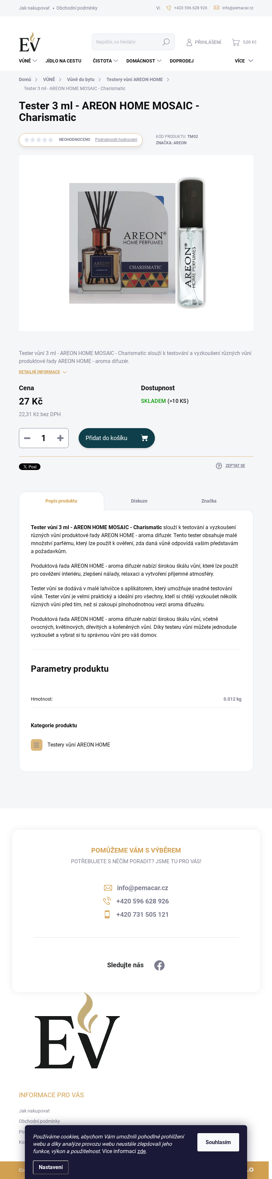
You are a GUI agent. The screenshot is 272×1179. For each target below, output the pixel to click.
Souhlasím (218, 1142)
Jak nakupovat (34, 8)
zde (141, 1151)
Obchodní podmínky (77, 8)
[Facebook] (159, 965)
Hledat (166, 42)
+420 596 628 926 (142, 901)
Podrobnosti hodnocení (116, 139)
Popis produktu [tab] (61, 501)
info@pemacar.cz (142, 888)
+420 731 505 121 (142, 914)
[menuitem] (29, 61)
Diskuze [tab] (139, 501)
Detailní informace (39, 372)
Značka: (171, 143)
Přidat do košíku (106, 437)
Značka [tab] (209, 501)
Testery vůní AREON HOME (78, 745)
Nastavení (51, 1167)
